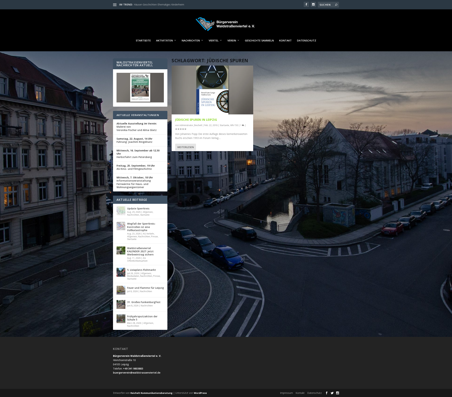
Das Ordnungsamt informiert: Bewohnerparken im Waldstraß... (169, 4)
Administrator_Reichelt (190, 125)
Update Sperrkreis (138, 208)
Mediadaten (133, 275)
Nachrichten (191, 40)
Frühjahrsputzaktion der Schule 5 (142, 318)
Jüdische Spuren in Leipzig (196, 120)
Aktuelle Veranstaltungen (138, 115)
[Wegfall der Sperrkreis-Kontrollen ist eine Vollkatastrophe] (121, 226)
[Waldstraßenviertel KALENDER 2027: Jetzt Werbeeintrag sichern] (121, 250)
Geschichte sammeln (259, 40)
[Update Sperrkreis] (121, 210)
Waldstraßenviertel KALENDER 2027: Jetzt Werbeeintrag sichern (140, 251)
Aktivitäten (164, 40)
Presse (154, 236)
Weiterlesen (185, 147)
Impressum (286, 393)
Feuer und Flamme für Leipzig (145, 287)
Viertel (214, 40)
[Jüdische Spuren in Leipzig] (212, 90)
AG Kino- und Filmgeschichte (136, 167)
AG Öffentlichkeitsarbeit (137, 259)
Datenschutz (306, 40)
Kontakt (285, 40)
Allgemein (148, 211)
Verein (231, 40)
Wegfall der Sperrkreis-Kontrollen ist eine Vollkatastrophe (141, 227)
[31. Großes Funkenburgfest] (121, 304)
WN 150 (234, 125)
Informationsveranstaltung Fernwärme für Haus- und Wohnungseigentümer (135, 182)
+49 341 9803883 (133, 368)
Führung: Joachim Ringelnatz (134, 140)
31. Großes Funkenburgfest (143, 302)
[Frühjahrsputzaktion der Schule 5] (121, 318)
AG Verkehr (148, 233)
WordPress (200, 393)
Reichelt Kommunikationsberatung (151, 393)
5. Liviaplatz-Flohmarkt (141, 269)
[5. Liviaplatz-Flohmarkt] (121, 272)
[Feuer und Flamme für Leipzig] (121, 290)
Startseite (143, 40)
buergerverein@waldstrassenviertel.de (136, 372)
